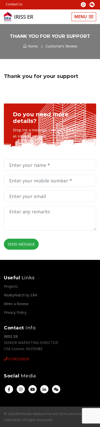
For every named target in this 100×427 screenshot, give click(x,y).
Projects (11, 286)
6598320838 (18, 358)
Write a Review (16, 303)
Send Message (21, 244)
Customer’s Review (61, 46)
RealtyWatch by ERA (20, 295)
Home (32, 46)
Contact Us (14, 4)
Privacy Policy (15, 312)
